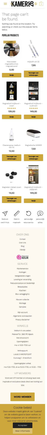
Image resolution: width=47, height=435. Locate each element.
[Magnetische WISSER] (33, 132)
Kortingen (22, 272)
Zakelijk (22, 250)
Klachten (22, 290)
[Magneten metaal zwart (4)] (11, 174)
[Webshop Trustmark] (22, 257)
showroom (24, 338)
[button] (41, 4)
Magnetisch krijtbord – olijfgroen (33, 188)
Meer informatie (22, 431)
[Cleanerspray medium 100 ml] (11, 132)
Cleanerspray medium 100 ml (11, 146)
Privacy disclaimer (23, 320)
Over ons (22, 243)
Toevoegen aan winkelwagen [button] (33, 74)
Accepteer (22, 425)
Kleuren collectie (22, 299)
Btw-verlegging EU (22, 294)
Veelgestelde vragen (22, 276)
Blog (22, 246)
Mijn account (23, 312)
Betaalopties (22, 287)
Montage (22, 303)
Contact (22, 239)
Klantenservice (22, 268)
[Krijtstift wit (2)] (33, 49)
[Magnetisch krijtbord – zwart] (11, 91)
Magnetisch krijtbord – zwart (12, 105)
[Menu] (6, 4)
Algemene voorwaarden (22, 316)
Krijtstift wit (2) (33, 62)
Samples (22, 307)
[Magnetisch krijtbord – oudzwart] (33, 91)
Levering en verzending (22, 279)
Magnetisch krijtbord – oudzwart (33, 105)
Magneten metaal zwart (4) (11, 188)
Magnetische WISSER (33, 145)
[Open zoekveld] (11, 4)
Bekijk (12, 75)
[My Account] (35, 4)
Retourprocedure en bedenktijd (22, 283)
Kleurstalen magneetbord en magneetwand (11, 64)
